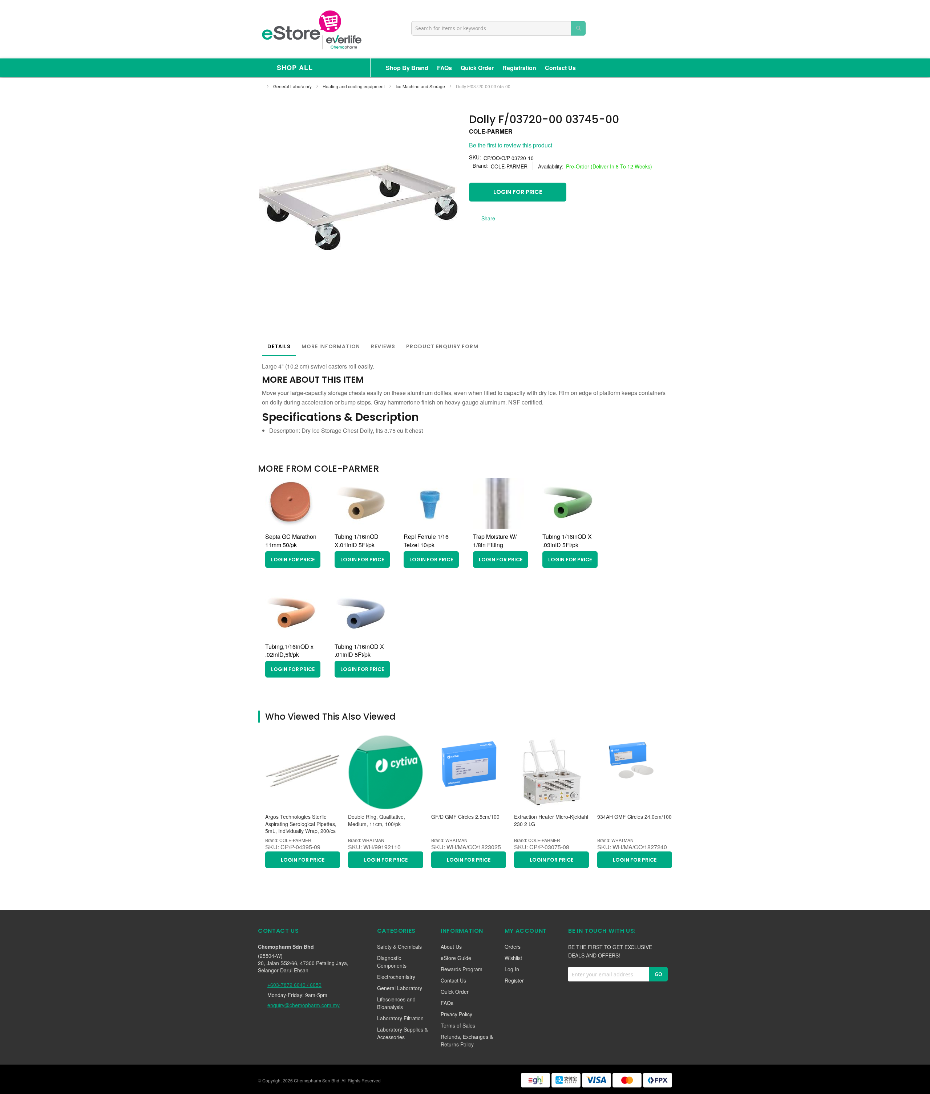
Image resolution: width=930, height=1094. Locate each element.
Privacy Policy (456, 1014)
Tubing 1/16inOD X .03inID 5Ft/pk (567, 540)
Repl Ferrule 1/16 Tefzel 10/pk (426, 540)
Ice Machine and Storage (421, 86)
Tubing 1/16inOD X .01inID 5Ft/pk (359, 650)
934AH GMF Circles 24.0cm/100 (634, 816)
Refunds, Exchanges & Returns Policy (467, 1040)
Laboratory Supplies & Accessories (402, 1033)
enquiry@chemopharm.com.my (303, 1005)
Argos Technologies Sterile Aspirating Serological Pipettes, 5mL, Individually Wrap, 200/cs (300, 823)
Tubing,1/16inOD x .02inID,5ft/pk (289, 650)
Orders (513, 946)
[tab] (279, 346)
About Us (451, 946)
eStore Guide (456, 957)
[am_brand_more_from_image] (290, 526)
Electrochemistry (396, 976)
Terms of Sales (458, 1025)
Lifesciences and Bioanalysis (396, 1003)
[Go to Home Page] (260, 86)
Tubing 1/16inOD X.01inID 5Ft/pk (357, 540)
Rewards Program (461, 969)
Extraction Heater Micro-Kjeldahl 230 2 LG (551, 820)
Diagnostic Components (392, 961)
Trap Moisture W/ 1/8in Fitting (495, 540)
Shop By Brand (407, 68)
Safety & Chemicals (399, 946)
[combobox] (498, 28)
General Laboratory (293, 86)
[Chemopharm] (311, 29)
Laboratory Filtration (400, 1018)
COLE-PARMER (491, 131)
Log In (512, 969)
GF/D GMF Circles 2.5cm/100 (465, 816)
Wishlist (513, 957)
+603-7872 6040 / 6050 (294, 984)
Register (514, 980)
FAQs (444, 68)
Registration (519, 68)
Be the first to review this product (510, 145)
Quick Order (477, 68)
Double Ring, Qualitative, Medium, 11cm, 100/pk (376, 820)
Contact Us (560, 68)
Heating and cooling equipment (354, 86)
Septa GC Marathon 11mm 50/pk (290, 540)
